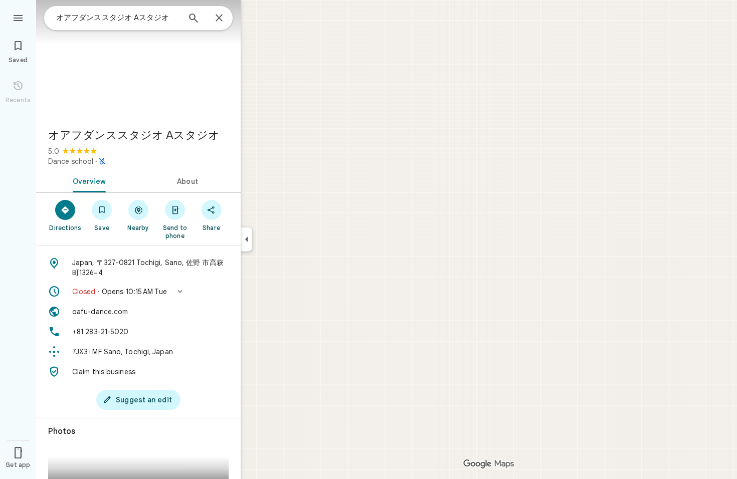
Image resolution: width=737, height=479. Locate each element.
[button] (138, 292)
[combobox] (117, 18)
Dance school (70, 161)
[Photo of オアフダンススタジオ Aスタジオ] (138, 60)
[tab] (87, 180)
